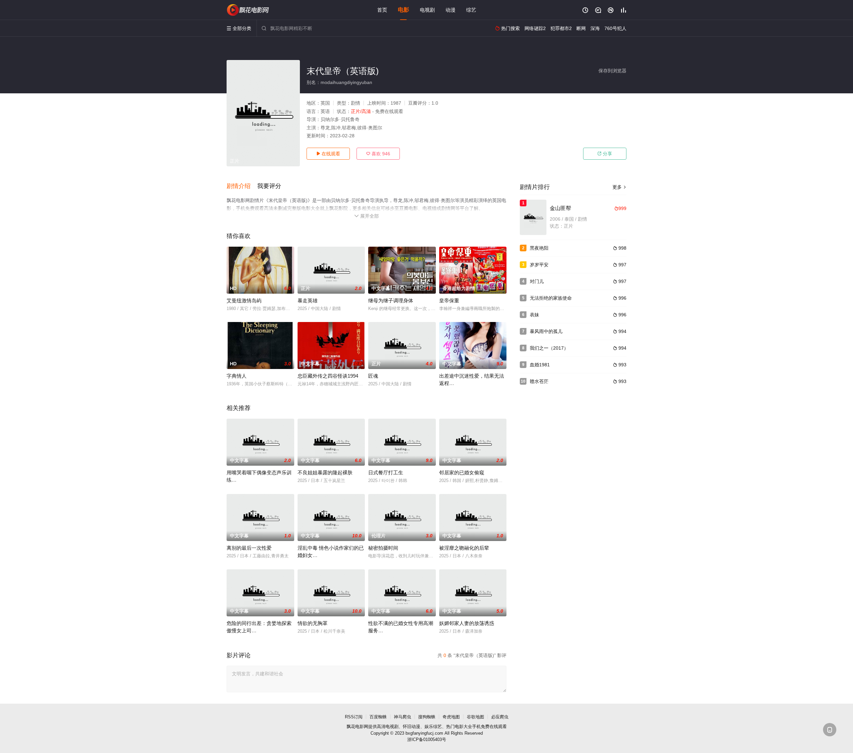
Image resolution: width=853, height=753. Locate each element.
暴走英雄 (308, 300)
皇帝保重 (449, 300)
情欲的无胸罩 (313, 623)
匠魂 (373, 376)
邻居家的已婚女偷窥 (461, 472)
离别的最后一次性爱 (249, 548)
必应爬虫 (499, 716)
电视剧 (427, 10)
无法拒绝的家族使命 (551, 298)
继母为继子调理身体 (390, 300)
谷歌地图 (475, 716)
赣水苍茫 (539, 381)
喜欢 (378, 153)
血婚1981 (540, 364)
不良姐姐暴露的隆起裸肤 (325, 472)
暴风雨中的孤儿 (546, 331)
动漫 (450, 10)
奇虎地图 (451, 716)
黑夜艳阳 (539, 248)
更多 (619, 187)
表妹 (534, 314)
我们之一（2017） (549, 348)
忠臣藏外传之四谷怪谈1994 (328, 376)
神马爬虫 (402, 716)
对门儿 (537, 281)
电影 (403, 10)
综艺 (471, 10)
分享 (604, 153)
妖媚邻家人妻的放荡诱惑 (466, 623)
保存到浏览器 (612, 70)
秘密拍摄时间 (383, 548)
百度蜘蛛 (378, 716)
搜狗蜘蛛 (426, 716)
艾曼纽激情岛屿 (244, 300)
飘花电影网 (357, 726)
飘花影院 (248, 10)
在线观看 (328, 153)
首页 (382, 10)
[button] (242, 186)
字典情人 (237, 376)
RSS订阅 (354, 716)
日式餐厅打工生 (385, 472)
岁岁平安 (539, 264)
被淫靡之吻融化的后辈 (464, 548)
